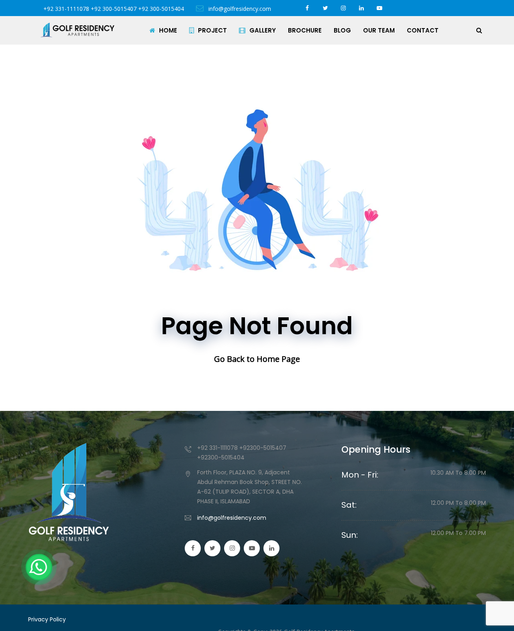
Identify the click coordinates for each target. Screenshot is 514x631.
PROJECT (212, 30)
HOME (168, 30)
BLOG (342, 30)
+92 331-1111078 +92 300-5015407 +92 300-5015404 (113, 8)
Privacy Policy (47, 619)
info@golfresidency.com (239, 8)
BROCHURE (305, 30)
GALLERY (262, 30)
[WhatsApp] (39, 567)
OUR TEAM (379, 30)
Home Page (278, 358)
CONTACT (423, 30)
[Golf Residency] (77, 30)
